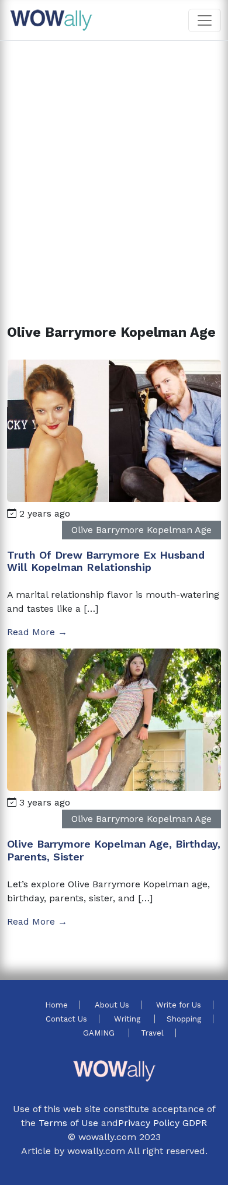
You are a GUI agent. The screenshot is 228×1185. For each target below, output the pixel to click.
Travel (152, 1033)
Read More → (37, 631)
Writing (128, 1019)
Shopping (184, 1019)
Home (56, 1005)
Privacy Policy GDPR (162, 1122)
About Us (112, 1005)
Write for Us (178, 1005)
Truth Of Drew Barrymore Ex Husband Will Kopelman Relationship (106, 561)
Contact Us (66, 1019)
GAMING (100, 1033)
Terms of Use (68, 1122)
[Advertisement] (114, 169)
